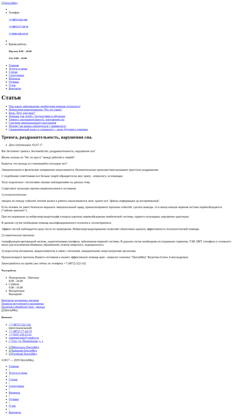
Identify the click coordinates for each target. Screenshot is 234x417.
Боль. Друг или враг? (22, 112)
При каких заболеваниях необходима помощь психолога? (44, 106)
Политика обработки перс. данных (23, 306)
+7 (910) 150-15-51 (18, 33)
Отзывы (14, 81)
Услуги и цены (18, 68)
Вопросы (14, 78)
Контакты (15, 88)
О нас (12, 85)
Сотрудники (16, 75)
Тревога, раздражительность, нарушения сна (36, 119)
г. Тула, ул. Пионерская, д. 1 (26, 341)
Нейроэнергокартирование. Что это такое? (35, 109)
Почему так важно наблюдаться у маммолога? (37, 126)
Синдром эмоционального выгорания (32, 122)
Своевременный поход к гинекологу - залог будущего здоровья (48, 129)
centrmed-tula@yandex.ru (24, 337)
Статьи (13, 71)
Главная (14, 65)
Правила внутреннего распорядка (22, 303)
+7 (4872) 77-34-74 (18, 26)
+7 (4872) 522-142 (18, 19)
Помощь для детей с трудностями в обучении (37, 116)
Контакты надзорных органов (20, 300)
